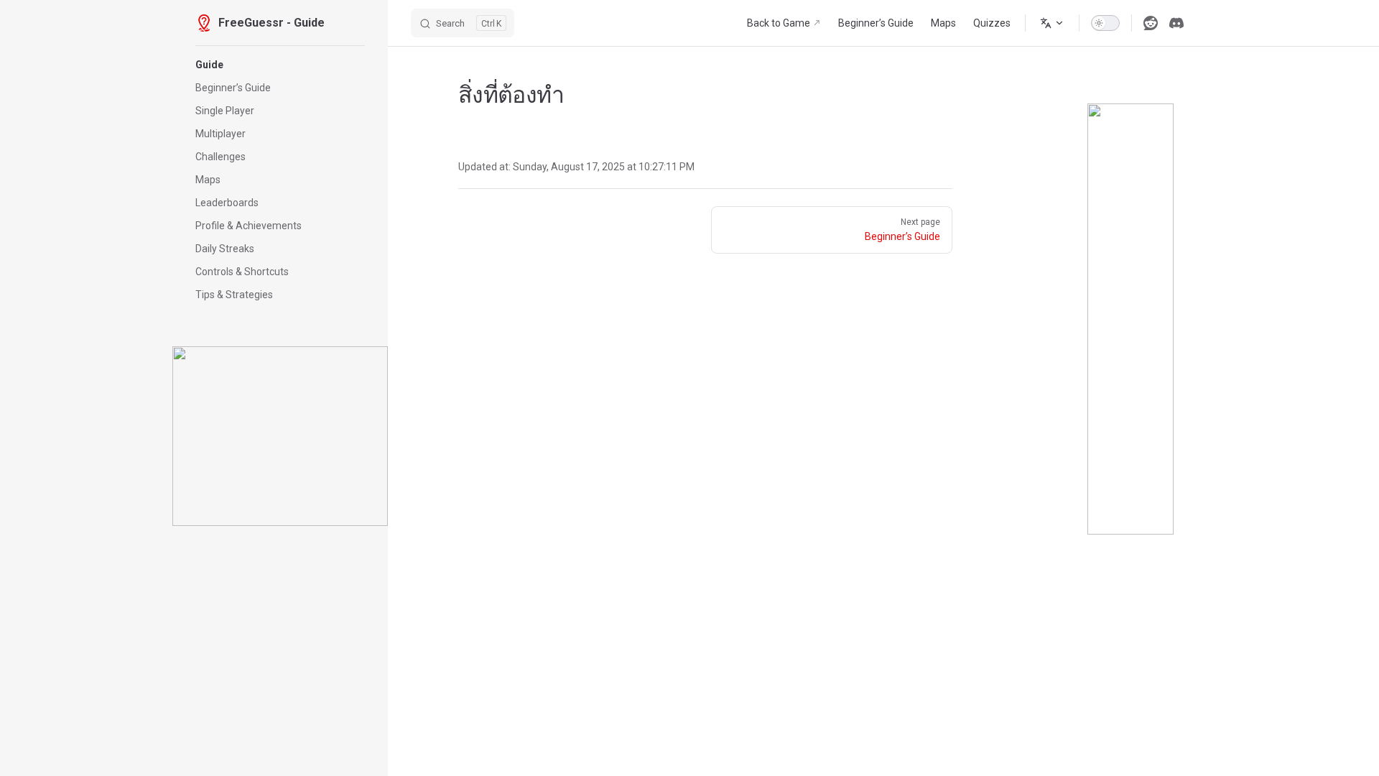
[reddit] (1151, 23)
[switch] (1105, 23)
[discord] (1176, 23)
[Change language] (1052, 23)
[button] (280, 64)
